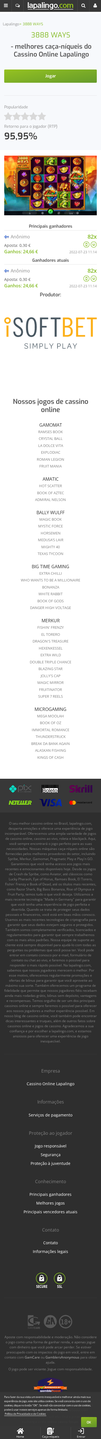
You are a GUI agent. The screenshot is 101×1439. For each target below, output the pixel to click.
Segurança (51, 1154)
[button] (6, 6)
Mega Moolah (50, 716)
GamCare (32, 1357)
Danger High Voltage (50, 607)
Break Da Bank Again (50, 743)
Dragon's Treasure (50, 641)
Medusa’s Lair (50, 539)
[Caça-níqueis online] (50, 336)
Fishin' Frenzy (50, 627)
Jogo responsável (50, 1146)
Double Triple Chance (50, 661)
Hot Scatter (50, 485)
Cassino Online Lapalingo (50, 1083)
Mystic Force (50, 526)
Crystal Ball (51, 438)
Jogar (50, 76)
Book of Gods (50, 600)
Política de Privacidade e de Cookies (25, 1414)
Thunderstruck (51, 736)
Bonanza (50, 587)
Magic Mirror (50, 682)
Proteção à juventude (50, 1163)
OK (89, 1422)
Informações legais (50, 1251)
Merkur (51, 620)
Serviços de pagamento (50, 1115)
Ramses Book (50, 431)
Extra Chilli (50, 573)
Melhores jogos (50, 1203)
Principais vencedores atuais (50, 1211)
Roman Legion (50, 459)
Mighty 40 (50, 546)
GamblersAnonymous (62, 1357)
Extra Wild (50, 654)
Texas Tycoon (50, 553)
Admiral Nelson (50, 499)
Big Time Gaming (50, 566)
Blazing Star (50, 668)
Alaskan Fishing (50, 750)
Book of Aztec (50, 492)
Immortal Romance (50, 729)
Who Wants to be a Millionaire (50, 580)
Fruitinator (50, 689)
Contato (50, 1242)
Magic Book (50, 519)
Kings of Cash (50, 757)
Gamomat (50, 425)
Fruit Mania (50, 466)
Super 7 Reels (50, 696)
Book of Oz (50, 722)
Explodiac (50, 452)
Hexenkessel (51, 648)
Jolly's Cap (51, 675)
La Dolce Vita (50, 445)
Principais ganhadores (50, 1194)
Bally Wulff (50, 512)
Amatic (51, 479)
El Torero (50, 634)
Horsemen (51, 533)
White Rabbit (50, 593)
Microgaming (50, 709)
